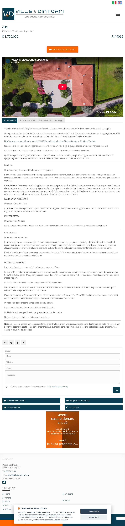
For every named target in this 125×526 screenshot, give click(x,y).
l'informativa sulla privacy (57, 386)
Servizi (67, 500)
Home (7, 494)
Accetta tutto (94, 511)
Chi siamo (69, 494)
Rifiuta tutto (94, 517)
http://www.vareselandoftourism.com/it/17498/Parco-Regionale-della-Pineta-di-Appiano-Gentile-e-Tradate (49, 141)
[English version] (120, 2)
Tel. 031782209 (9, 471)
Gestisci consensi (61, 520)
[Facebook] (4, 482)
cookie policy (51, 515)
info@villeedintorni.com (18, 475)
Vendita (8, 497)
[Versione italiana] (114, 2)
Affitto (7, 501)
